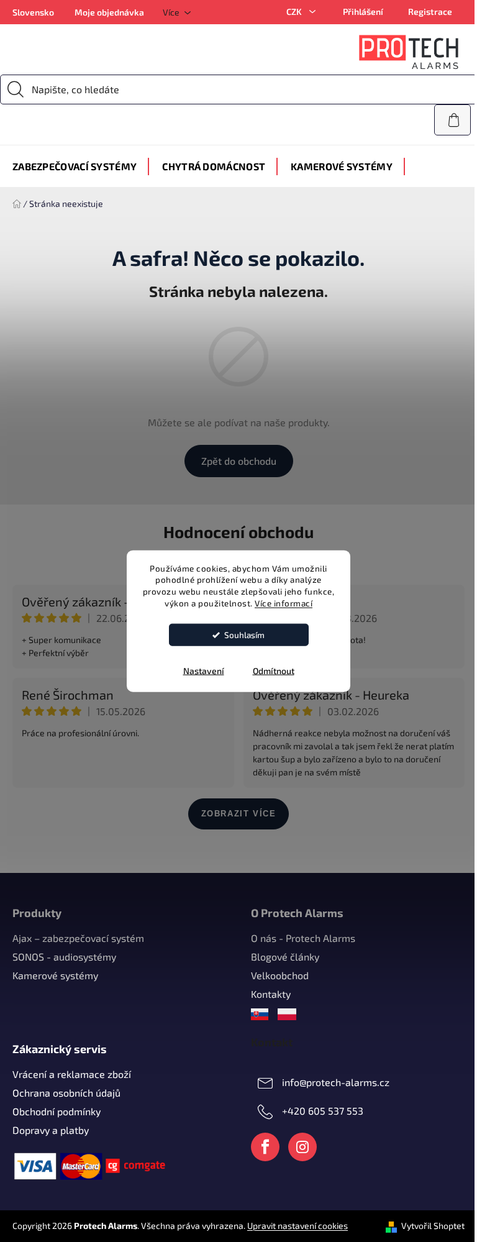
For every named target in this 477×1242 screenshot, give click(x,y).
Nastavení (203, 670)
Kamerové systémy (55, 975)
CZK (295, 11)
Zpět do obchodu (238, 461)
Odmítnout (273, 670)
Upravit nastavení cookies (297, 1225)
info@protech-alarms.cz (335, 1082)
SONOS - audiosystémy (64, 956)
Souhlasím (244, 635)
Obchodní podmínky (56, 1111)
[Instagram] (302, 1147)
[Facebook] (265, 1147)
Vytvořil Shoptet (433, 1225)
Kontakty (271, 994)
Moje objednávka (109, 12)
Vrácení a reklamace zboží (71, 1074)
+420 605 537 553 (322, 1110)
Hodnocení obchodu (238, 531)
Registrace (430, 11)
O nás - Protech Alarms (303, 938)
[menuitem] (74, 166)
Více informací (283, 603)
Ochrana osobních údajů (66, 1092)
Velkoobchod (280, 975)
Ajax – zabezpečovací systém (78, 938)
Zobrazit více (238, 813)
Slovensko (33, 12)
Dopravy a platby (50, 1130)
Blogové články (285, 956)
